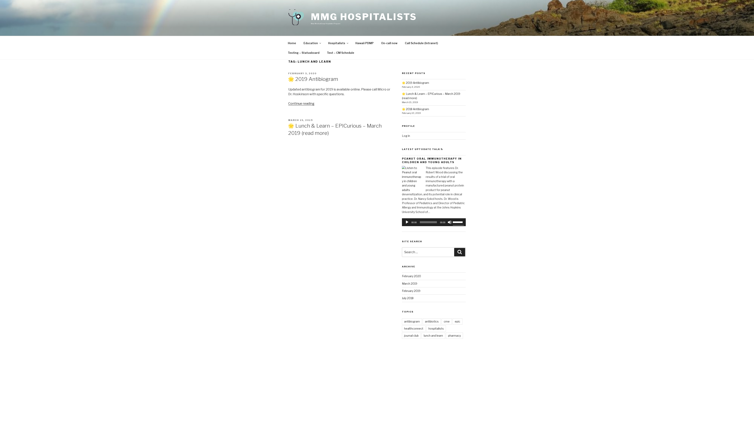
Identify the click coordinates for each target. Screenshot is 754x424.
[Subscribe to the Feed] (442, 149)
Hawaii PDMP (364, 43)
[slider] (458, 221)
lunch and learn (433, 335)
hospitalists (436, 328)
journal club (411, 335)
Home (292, 43)
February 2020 (411, 276)
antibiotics (432, 321)
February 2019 (411, 290)
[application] (434, 222)
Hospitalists (336, 43)
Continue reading (301, 103)
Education (311, 43)
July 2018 (408, 298)
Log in (406, 135)
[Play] (407, 222)
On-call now (389, 43)
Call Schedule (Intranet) (421, 43)
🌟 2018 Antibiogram (415, 109)
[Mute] (450, 222)
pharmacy (454, 335)
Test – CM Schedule (340, 52)
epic (457, 321)
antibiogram (412, 321)
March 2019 (409, 283)
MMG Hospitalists (364, 16)
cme (447, 321)
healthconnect (413, 328)
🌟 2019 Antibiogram (313, 79)
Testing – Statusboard (303, 52)
